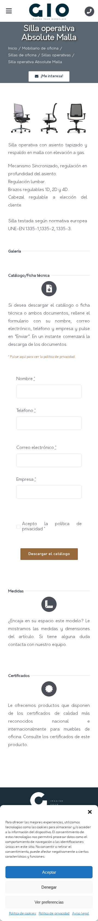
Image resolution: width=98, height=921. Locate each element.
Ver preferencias (49, 902)
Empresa (26, 480)
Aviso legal (80, 913)
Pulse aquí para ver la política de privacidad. (42, 357)
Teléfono (26, 411)
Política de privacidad (54, 913)
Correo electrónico (36, 448)
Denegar (49, 887)
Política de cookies (22, 913)
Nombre (25, 379)
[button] (90, 812)
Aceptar (49, 872)
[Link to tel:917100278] (89, 11)
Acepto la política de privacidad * (52, 526)
